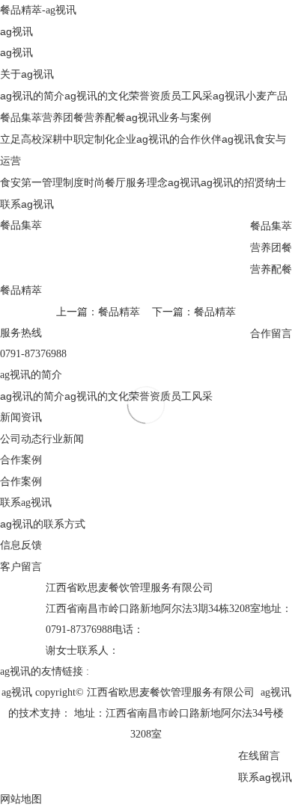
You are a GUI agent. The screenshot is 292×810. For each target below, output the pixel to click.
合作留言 (271, 333)
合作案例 (21, 481)
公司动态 (21, 439)
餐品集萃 (21, 117)
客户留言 (21, 566)
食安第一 (21, 182)
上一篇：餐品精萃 (98, 312)
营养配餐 (105, 117)
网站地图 (21, 799)
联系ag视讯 (27, 204)
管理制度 (63, 182)
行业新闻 (63, 439)
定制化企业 (110, 139)
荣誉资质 (150, 96)
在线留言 (259, 755)
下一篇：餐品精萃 (194, 312)
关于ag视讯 (27, 74)
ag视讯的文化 (96, 96)
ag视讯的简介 (32, 96)
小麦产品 (267, 96)
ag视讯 (16, 31)
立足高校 (21, 139)
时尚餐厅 (105, 182)
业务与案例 (185, 117)
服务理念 (147, 182)
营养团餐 (63, 117)
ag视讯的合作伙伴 (179, 139)
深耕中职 (63, 139)
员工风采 (192, 96)
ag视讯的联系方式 (42, 524)
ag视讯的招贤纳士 (243, 182)
